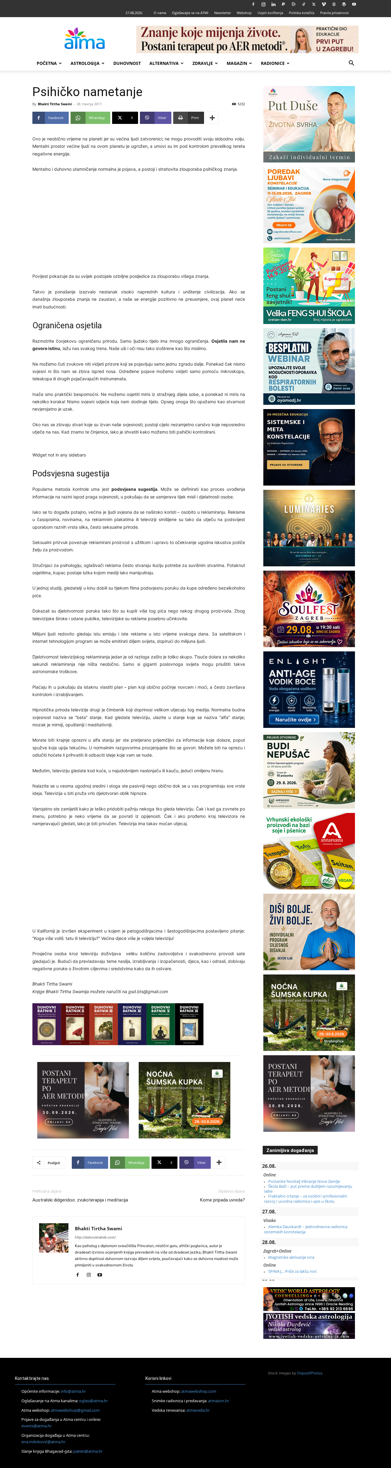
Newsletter (222, 12)
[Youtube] (354, 4)
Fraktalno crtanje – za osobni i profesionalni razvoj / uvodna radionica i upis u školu (305, 1198)
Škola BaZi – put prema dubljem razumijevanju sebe (308, 1188)
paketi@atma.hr (88, 1451)
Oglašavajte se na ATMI (190, 12)
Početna (47, 63)
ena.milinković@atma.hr (43, 1441)
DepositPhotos (309, 1373)
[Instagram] (263, 4)
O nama (160, 12)
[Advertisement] (138, 223)
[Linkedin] (273, 4)
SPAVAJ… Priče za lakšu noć (292, 1271)
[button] (351, 64)
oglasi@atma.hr (93, 1400)
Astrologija (85, 63)
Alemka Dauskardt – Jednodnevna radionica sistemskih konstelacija (305, 1229)
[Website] (333, 4)
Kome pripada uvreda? (222, 1200)
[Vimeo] (323, 4)
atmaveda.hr (198, 1410)
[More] (212, 118)
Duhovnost (127, 63)
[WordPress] (344, 4)
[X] (313, 4)
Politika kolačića (301, 12)
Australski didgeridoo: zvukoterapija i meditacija (80, 1200)
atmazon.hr (218, 1400)
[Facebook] (253, 4)
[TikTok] (303, 4)
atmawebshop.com (198, 1391)
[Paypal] (283, 4)
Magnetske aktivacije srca (291, 1257)
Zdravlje (202, 63)
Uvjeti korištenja (270, 12)
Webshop (244, 12)
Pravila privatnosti (334, 12)
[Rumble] (293, 4)
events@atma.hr (36, 1426)
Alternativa (164, 63)
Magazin (237, 63)
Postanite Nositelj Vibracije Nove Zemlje (304, 1181)
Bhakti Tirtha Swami (55, 104)
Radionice (273, 63)
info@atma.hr (73, 1391)
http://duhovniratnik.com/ (95, 1237)
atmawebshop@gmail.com (75, 1410)
